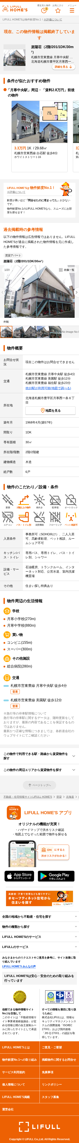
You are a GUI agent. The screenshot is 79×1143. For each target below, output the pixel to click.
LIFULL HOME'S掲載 (16, 1097)
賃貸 (59, 796)
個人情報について (13, 1084)
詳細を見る (61, 66)
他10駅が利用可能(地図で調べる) (48, 388)
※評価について (53, 19)
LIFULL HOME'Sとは (16, 1047)
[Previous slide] (2, 292)
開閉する (73, 916)
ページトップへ (41, 785)
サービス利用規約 (13, 1072)
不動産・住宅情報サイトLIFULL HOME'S (28, 796)
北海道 (70, 796)
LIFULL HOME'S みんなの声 (19, 966)
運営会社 (8, 1109)
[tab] (6, 332)
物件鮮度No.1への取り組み (19, 1059)
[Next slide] (76, 292)
